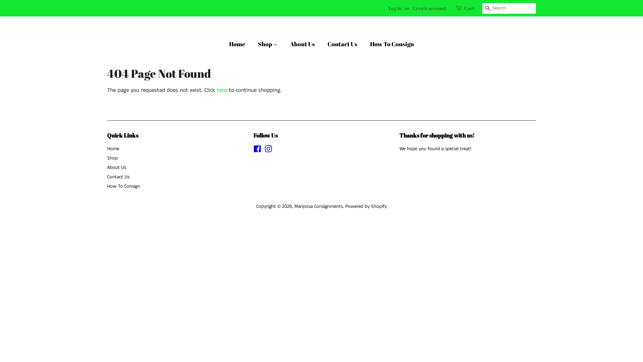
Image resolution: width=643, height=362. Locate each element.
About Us (302, 44)
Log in (395, 8)
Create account (429, 8)
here (222, 90)
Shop (265, 44)
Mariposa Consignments (318, 206)
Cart (469, 8)
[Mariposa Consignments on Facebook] (257, 150)
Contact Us (342, 44)
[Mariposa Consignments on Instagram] (268, 150)
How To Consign (392, 44)
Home (237, 44)
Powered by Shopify (366, 206)
